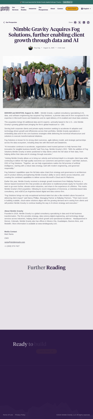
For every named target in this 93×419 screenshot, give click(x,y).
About (78, 386)
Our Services (81, 374)
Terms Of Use (8, 415)
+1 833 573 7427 (44, 393)
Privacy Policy (20, 415)
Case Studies (81, 377)
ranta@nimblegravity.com (14, 242)
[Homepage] (5, 8)
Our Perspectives (82, 383)
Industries (80, 380)
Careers (79, 389)
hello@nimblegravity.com (47, 396)
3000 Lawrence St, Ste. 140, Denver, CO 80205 (46, 376)
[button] (86, 9)
